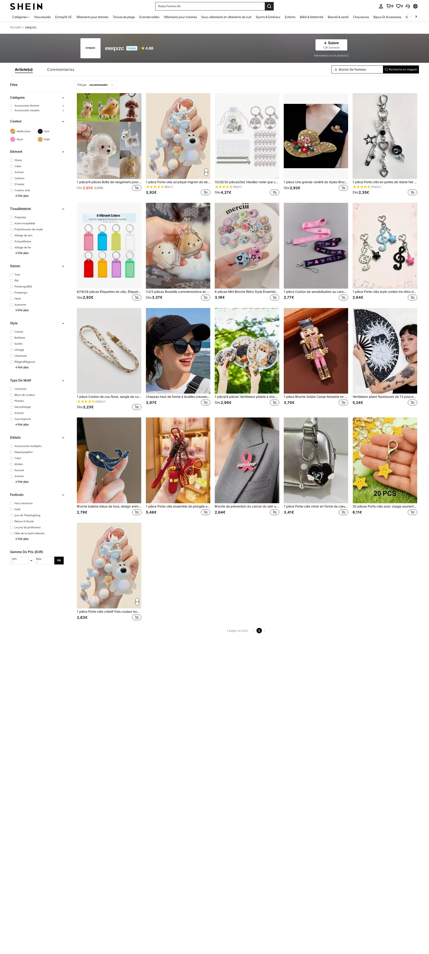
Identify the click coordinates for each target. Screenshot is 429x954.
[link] (389, 6)
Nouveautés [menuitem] (42, 17)
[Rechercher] (269, 6)
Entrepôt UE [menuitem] (63, 17)
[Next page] (264, 630)
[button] (407, 6)
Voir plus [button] (23, 195)
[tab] (24, 69)
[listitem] (109, 144)
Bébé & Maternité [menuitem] (311, 17)
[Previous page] (254, 630)
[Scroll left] (410, 17)
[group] (37, 105)
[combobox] (96, 85)
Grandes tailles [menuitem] (149, 17)
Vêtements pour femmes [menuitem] (92, 17)
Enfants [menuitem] (290, 17)
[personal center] (381, 6)
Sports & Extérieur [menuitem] (268, 17)
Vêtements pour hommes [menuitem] (180, 17)
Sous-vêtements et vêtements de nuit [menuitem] (226, 17)
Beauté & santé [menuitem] (338, 17)
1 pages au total (237, 630)
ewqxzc (114, 48)
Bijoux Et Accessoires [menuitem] (387, 17)
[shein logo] (26, 6)
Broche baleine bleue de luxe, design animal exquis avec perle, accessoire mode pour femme (109, 506)
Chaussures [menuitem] (361, 17)
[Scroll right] (416, 17)
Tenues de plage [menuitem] (124, 17)
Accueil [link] (15, 27)
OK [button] (59, 560)
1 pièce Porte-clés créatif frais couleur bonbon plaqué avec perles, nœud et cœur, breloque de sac (109, 611)
